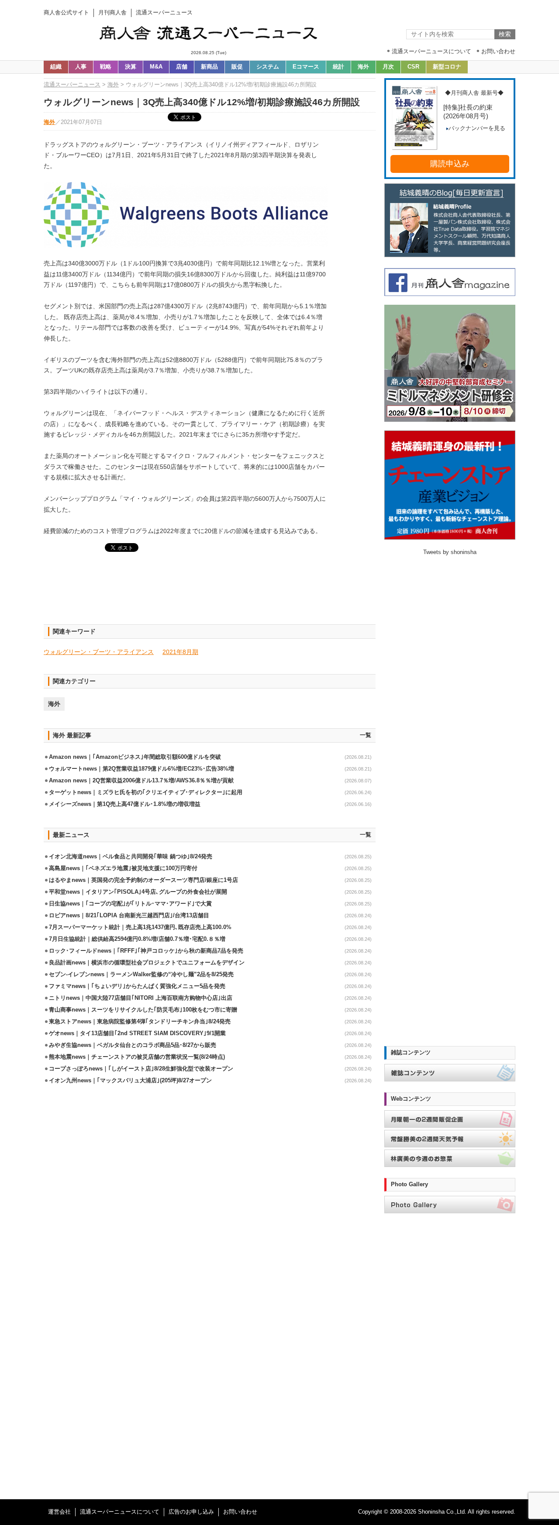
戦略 (105, 67)
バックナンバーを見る (477, 128)
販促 (237, 67)
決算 (130, 67)
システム (267, 67)
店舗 (181, 67)
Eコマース (306, 67)
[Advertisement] (210, 593)
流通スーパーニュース (72, 85)
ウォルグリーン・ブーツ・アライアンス (99, 651)
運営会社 (59, 1512)
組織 (56, 67)
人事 (80, 67)
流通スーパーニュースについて (119, 1512)
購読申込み (449, 163)
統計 (338, 67)
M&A (156, 67)
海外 (363, 67)
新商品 (209, 67)
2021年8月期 (180, 651)
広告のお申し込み (191, 1512)
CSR (413, 67)
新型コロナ (447, 67)
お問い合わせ (240, 1512)
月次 (388, 67)
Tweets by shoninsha (449, 552)
